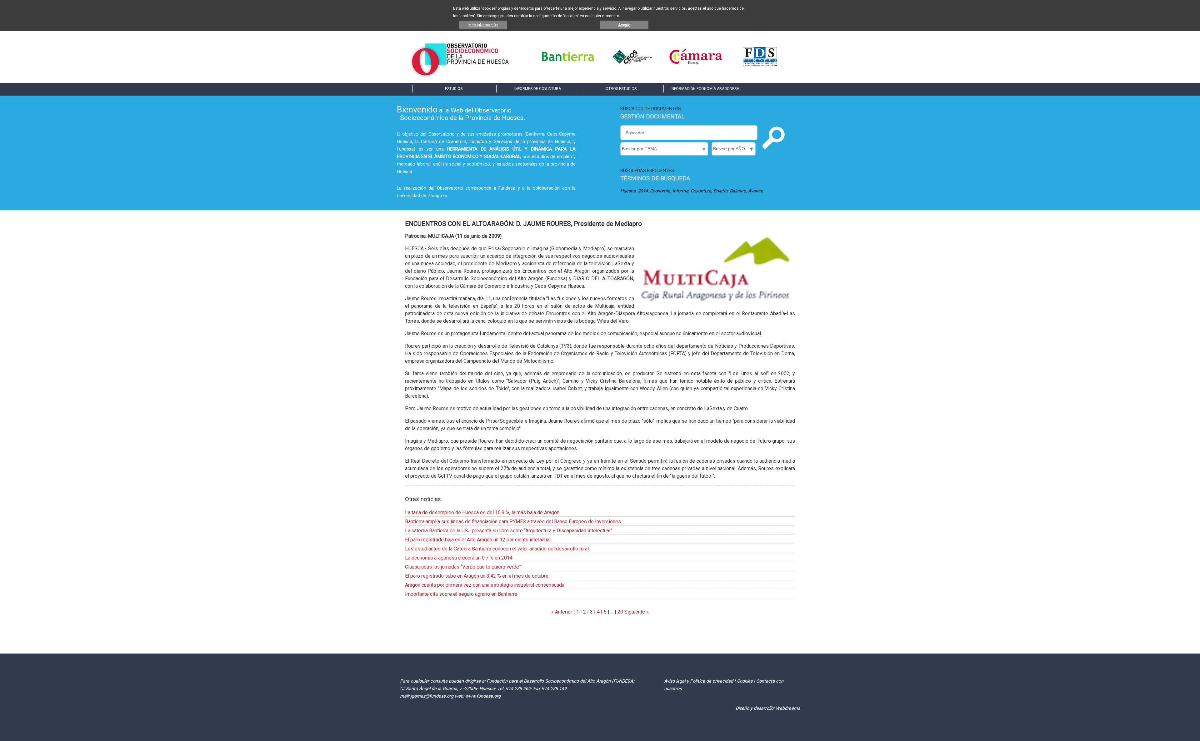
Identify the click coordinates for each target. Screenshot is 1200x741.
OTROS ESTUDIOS (621, 89)
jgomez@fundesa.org (432, 696)
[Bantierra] (568, 65)
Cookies (744, 681)
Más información (483, 25)
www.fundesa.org (483, 696)
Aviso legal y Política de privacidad (698, 681)
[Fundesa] (760, 65)
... (612, 612)
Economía (660, 191)
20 (620, 612)
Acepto (624, 25)
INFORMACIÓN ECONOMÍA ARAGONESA (705, 89)
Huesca (628, 191)
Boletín (720, 191)
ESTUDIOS (453, 89)
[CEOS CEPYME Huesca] (632, 65)
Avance (755, 191)
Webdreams (788, 708)
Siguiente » (636, 612)
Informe (680, 191)
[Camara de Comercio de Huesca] (696, 65)
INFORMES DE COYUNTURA (537, 89)
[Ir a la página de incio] (460, 75)
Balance (738, 191)
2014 (643, 191)
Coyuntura (701, 191)
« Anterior (561, 612)
